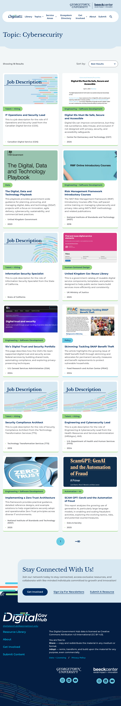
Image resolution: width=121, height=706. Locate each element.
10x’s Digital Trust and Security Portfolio (30, 346)
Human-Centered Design (77, 267)
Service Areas (50, 17)
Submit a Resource (102, 591)
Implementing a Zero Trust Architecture (30, 497)
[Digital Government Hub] (15, 16)
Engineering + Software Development (83, 109)
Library (28, 16)
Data (7, 185)
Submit (102, 16)
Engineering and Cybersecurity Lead (87, 422)
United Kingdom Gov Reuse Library (86, 273)
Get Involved (80, 17)
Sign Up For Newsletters (69, 591)
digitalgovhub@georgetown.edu (20, 626)
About (92, 16)
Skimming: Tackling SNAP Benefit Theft (89, 346)
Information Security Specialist (24, 273)
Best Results (97, 64)
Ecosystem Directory (66, 17)
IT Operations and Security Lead (25, 115)
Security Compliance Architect (24, 422)
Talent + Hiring (12, 109)
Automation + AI (73, 491)
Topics (38, 16)
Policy (68, 340)
